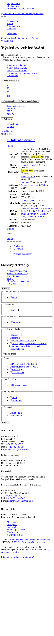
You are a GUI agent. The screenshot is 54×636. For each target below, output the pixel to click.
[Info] (19, 241)
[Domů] (22, 13)
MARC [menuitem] (10, 114)
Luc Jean (16, 369)
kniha (14, 297)
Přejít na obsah (13, 3)
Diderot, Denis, (28, 165)
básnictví (42, 214)
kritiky (24, 216)
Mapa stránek (13, 522)
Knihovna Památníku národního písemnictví (21, 38)
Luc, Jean (25, 182)
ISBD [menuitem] (9, 111)
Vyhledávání (12, 21)
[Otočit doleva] (8, 244)
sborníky (46, 208)
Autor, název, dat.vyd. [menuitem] (17, 65)
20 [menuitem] (8, 88)
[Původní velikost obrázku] (14, 241)
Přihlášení (12, 33)
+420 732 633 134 (15, 447)
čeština (15, 322)
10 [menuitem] (8, 85)
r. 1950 (41, 216)
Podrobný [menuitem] (11, 108)
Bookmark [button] (18, 249)
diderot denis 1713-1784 (23, 340)
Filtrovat (5, 289)
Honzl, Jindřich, (28, 176)
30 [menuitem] (8, 91)
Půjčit (10, 146)
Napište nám (12, 532)
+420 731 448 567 (16, 498)
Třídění (15, 60)
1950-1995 (17, 400)
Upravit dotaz (13, 276)
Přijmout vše (7, 557)
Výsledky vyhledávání (17, 271)
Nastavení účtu (13, 26)
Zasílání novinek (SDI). (17, 273)
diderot (15, 338)
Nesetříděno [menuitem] (12, 75)
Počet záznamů (10, 81)
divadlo (32, 211)
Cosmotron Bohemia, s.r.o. (34, 542)
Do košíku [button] (18, 246)
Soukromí (11, 527)
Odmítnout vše (28, 557)
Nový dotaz (12, 283)
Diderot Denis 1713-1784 (23, 364)
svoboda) (16, 413)
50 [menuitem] (8, 93)
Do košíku (7, 119)
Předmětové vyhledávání (18, 281)
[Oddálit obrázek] (11, 241)
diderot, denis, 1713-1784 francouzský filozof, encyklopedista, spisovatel (28, 344)
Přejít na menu (13, 6)
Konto (10, 23)
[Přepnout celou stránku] (17, 241)
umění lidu (17, 415)
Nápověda (11, 28)
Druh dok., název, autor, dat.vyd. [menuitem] (22, 73)
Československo (19, 385)
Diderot (32, 216)
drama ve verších (29, 214)
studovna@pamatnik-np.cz (20, 449)
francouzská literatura (31, 208)
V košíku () (7, 41)
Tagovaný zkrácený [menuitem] (16, 106)
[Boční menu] (2, 16)
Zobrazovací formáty (20, 101)
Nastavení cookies (15, 535)
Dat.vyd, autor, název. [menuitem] (17, 70)
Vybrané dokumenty (22, 254)
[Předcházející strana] (14, 244)
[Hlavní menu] (5, 16)
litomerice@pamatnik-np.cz (20, 501)
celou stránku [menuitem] (13, 124)
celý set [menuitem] (10, 126)
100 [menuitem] (8, 96)
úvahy (24, 211)
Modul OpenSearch (16, 529)
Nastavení (17, 557)
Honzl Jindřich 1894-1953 (24, 367)
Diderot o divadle (21, 140)
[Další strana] (17, 244)
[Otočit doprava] (11, 244)
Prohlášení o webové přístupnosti (22, 8)
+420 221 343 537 (14, 444)
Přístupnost (12, 524)
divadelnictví (44, 211)
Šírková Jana (18, 372)
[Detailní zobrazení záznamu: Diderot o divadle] (10, 229)
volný (14, 310)
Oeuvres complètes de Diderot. (35, 185)
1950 (14, 397)
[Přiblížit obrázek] (8, 241)
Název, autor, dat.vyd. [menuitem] (17, 68)
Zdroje (10, 278)
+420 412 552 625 (14, 495)
